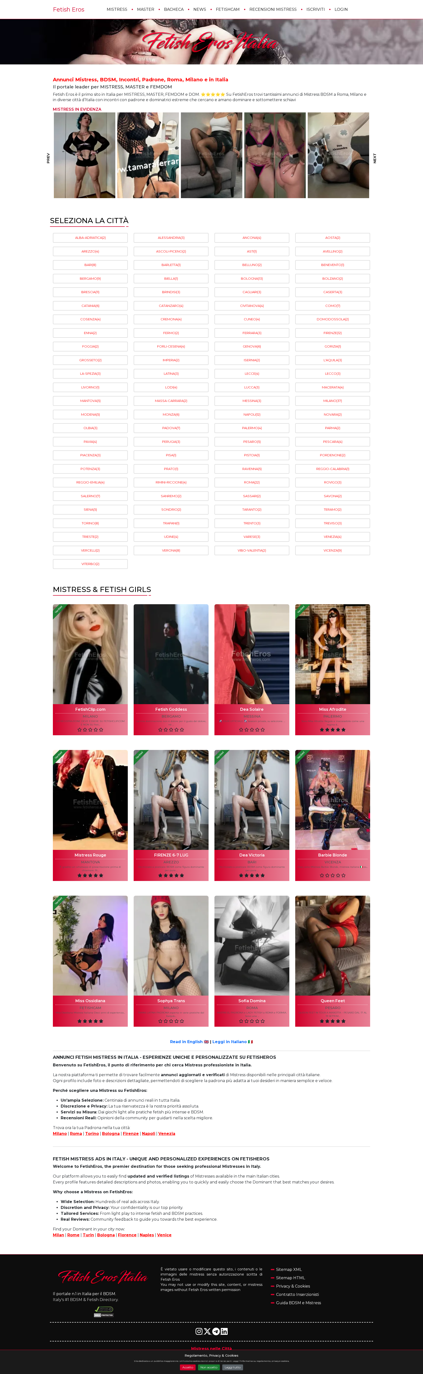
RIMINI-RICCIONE (171, 482)
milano (90, 716)
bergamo (171, 716)
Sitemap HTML (290, 1278)
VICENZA (333, 550)
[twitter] (207, 1333)
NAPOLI (252, 414)
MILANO (332, 401)
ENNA (90, 333)
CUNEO (252, 319)
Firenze (131, 1133)
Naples (147, 1235)
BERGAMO (90, 278)
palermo (332, 716)
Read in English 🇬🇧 (189, 1041)
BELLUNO (252, 265)
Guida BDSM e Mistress (298, 1303)
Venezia (166, 1133)
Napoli (148, 1133)
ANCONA (252, 238)
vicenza (333, 862)
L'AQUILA (333, 360)
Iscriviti (315, 9)
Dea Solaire (252, 709)
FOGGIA (90, 346)
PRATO (171, 469)
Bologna (111, 1133)
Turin (88, 1235)
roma (252, 1008)
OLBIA (90, 428)
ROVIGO (332, 482)
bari (252, 862)
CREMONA (171, 319)
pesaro (333, 1008)
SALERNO (90, 496)
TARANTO (251, 509)
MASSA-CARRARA (171, 401)
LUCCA (251, 387)
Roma (76, 1133)
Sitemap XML (289, 1269)
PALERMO (252, 428)
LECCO (333, 373)
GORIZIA (333, 346)
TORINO (90, 523)
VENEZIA (332, 537)
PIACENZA (90, 455)
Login (341, 9)
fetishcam (90, 1008)
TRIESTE (90, 537)
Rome (73, 1235)
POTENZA (90, 469)
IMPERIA (171, 360)
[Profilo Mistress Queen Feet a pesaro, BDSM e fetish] (332, 946)
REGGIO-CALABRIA (332, 469)
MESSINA (252, 401)
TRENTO (252, 523)
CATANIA (90, 306)
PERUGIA (171, 442)
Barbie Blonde (332, 855)
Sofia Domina (252, 1001)
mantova (90, 862)
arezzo (171, 862)
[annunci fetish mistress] (104, 1277)
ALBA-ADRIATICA (90, 238)
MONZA (171, 414)
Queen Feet (333, 1001)
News (199, 9)
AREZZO (90, 251)
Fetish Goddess (171, 709)
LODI (171, 387)
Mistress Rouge (90, 855)
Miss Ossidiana (90, 1001)
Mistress (117, 9)
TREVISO (333, 523)
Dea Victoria (252, 855)
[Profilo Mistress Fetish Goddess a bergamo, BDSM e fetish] (171, 654)
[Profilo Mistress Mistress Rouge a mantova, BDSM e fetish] (90, 800)
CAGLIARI (252, 292)
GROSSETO (90, 360)
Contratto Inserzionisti (297, 1294)
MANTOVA (90, 401)
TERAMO (332, 509)
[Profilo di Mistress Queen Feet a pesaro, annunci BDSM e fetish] (148, 155)
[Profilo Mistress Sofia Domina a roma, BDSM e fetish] (251, 946)
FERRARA (252, 333)
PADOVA (171, 428)
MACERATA (333, 387)
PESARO (252, 442)
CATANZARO (171, 306)
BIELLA (171, 278)
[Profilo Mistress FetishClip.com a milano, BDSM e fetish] (90, 654)
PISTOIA (252, 455)
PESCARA (332, 442)
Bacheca (174, 9)
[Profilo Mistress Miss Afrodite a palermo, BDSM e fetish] (332, 654)
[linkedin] (224, 1333)
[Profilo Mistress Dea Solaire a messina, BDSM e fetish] (251, 654)
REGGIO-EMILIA (90, 482)
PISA (171, 455)
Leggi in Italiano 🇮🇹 (232, 1041)
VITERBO (90, 564)
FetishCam (228, 9)
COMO (332, 306)
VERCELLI (90, 550)
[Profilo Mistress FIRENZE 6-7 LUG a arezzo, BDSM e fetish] (171, 800)
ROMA (252, 482)
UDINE (171, 537)
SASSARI (252, 496)
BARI (90, 265)
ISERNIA (252, 360)
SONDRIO (171, 509)
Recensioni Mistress (273, 9)
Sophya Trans (171, 1001)
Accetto (187, 1367)
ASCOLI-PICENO (171, 251)
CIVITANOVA (252, 306)
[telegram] (216, 1333)
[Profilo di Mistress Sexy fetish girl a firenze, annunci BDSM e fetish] (84, 155)
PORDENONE (332, 455)
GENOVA (252, 346)
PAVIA (90, 442)
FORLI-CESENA (171, 346)
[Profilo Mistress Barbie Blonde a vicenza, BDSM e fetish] (332, 800)
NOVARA (333, 414)
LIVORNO (90, 387)
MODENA (90, 414)
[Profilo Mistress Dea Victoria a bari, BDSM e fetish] (251, 800)
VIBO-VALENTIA (252, 550)
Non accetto (208, 1367)
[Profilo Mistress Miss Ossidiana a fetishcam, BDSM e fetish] (90, 946)
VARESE (252, 537)
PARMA (332, 428)
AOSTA (332, 238)
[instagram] (199, 1333)
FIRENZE (333, 333)
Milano (60, 1133)
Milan (58, 1235)
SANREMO (171, 496)
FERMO (171, 333)
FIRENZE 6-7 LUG (171, 855)
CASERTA (332, 292)
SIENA (90, 509)
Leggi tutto (233, 1367)
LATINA (171, 373)
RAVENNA (252, 469)
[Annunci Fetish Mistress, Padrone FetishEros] (211, 41)
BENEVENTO (332, 265)
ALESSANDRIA (171, 238)
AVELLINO (332, 251)
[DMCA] (104, 1309)
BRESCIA (90, 292)
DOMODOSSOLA (333, 319)
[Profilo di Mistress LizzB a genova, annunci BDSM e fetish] (211, 155)
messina (252, 716)
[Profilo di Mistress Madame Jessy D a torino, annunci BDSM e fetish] (338, 155)
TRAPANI (171, 523)
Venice (164, 1235)
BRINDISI (171, 292)
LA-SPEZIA (90, 373)
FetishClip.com (90, 709)
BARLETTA (171, 265)
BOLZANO (332, 278)
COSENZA (90, 319)
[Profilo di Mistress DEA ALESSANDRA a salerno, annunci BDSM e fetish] (275, 155)
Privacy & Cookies (293, 1286)
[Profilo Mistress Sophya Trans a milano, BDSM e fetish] (171, 946)
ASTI (252, 251)
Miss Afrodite (332, 709)
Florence (127, 1235)
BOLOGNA (252, 278)
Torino (92, 1133)
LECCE (252, 373)
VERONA (171, 550)
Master (145, 9)
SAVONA (333, 496)
